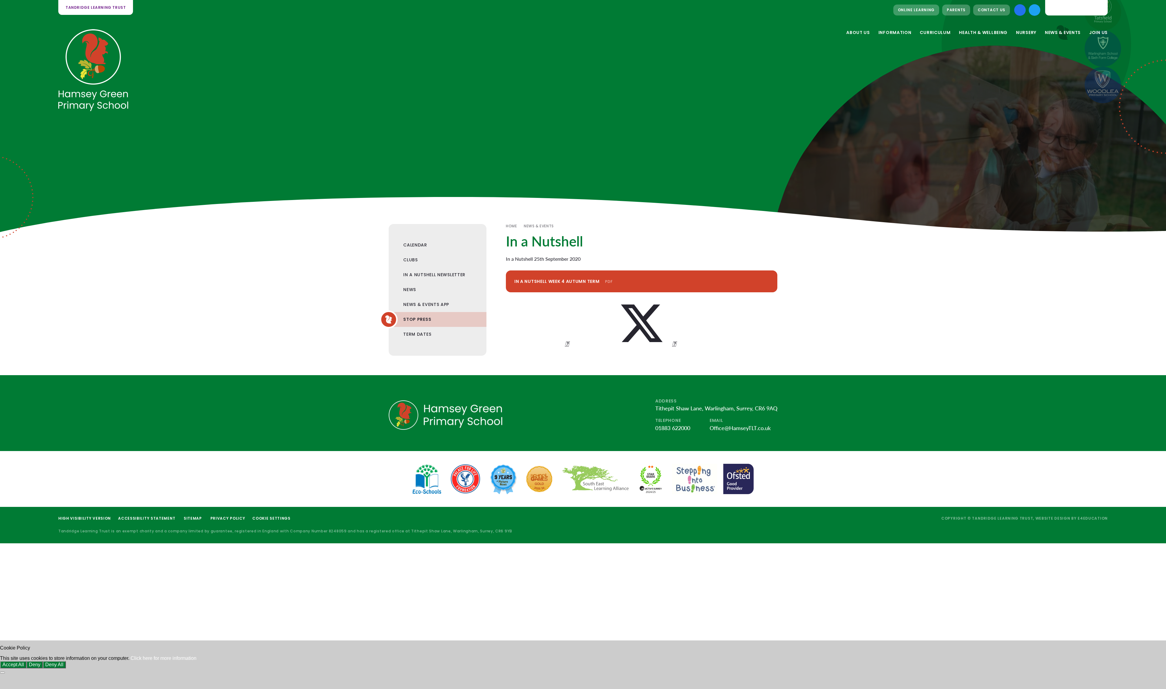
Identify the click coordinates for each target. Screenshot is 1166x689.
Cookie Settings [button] (271, 518)
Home (511, 226)
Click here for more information (163, 658)
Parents (956, 9)
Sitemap (193, 518)
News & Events (539, 226)
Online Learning (916, 9)
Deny (34, 664)
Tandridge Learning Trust (96, 7)
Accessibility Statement (146, 518)
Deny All (54, 664)
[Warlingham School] (1103, 48)
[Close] (2, 673)
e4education (1093, 518)
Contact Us (991, 9)
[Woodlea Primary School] (1103, 85)
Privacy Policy (227, 518)
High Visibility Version (84, 518)
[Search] (1098, 7)
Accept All (13, 664)
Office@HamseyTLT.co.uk (740, 428)
